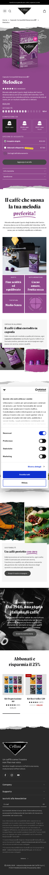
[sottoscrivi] (43, 804)
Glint (39, 868)
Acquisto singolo (13, 141)
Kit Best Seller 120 (36, 698)
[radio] (5, 141)
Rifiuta (24, 483)
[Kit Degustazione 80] (13, 684)
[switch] (42, 441)
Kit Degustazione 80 (13, 700)
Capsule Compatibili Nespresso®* (23, 20)
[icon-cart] (43, 11)
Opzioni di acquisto (13, 136)
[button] (24, 162)
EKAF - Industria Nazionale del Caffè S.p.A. (27, 865)
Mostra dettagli (34, 467)
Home (5, 20)
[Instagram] (12, 775)
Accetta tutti (24, 474)
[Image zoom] (24, 50)
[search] (10, 11)
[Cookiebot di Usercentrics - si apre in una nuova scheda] (35, 390)
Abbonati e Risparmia (20, 148)
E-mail (6, 804)
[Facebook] (5, 775)
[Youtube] (18, 775)
